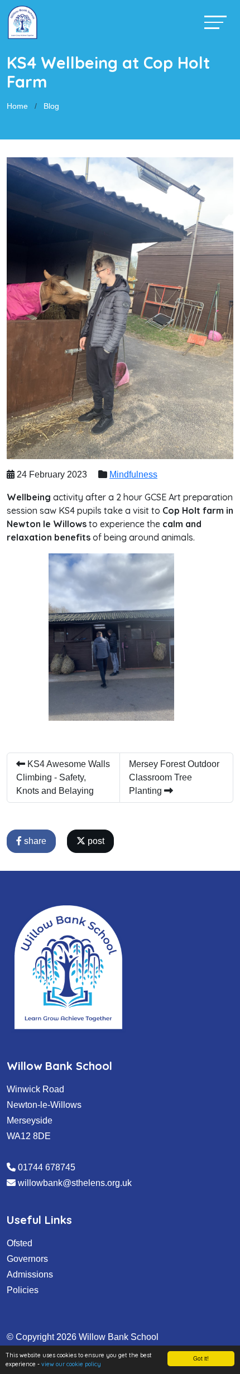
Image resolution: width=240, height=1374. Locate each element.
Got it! (201, 1358)
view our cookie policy (71, 1364)
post (94, 841)
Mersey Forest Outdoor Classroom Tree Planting (174, 777)
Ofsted (19, 1243)
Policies (23, 1290)
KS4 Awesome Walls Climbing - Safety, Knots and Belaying (63, 777)
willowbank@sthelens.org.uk (75, 1183)
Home (17, 106)
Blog (51, 106)
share (34, 841)
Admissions (30, 1274)
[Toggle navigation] (215, 22)
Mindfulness (133, 474)
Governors (27, 1259)
